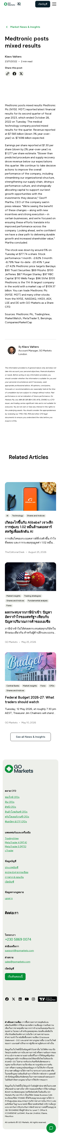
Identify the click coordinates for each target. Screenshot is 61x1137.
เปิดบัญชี (42, 4)
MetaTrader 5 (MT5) (15, 846)
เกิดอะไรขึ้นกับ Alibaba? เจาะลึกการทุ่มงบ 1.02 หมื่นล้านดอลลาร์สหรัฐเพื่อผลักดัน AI (29, 527)
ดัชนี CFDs (10, 806)
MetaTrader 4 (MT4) (16, 842)
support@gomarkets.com (19, 950)
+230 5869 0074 (18, 939)
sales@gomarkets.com (17, 961)
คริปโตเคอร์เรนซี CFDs (17, 816)
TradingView (12, 838)
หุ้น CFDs (9, 802)
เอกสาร (9, 898)
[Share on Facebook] (14, 73)
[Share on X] (21, 73)
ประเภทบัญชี (11, 867)
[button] (53, 4)
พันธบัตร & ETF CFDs (16, 821)
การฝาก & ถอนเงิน (14, 877)
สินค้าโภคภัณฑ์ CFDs (16, 811)
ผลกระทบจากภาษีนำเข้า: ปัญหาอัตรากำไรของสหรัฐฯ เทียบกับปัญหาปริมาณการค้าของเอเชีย (28, 616)
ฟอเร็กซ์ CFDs (12, 797)
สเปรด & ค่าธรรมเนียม (16, 872)
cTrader (9, 850)
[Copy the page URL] (7, 73)
